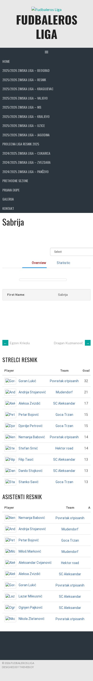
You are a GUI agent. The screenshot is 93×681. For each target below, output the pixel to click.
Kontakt (8, 208)
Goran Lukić (27, 381)
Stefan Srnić (28, 448)
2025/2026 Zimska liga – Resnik (24, 79)
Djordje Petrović (31, 426)
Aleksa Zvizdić (30, 403)
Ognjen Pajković (31, 607)
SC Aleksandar (64, 403)
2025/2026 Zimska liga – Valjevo (25, 97)
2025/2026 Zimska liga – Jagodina (26, 134)
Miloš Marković (30, 551)
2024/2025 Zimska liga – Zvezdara (26, 162)
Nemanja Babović (32, 437)
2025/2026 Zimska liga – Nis (21, 107)
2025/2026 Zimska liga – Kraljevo (26, 116)
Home (6, 61)
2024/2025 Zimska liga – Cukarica (26, 153)
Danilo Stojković (31, 471)
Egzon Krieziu (17, 343)
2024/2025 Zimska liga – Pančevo (25, 171)
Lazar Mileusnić (30, 596)
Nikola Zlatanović (32, 619)
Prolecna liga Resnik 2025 (20, 143)
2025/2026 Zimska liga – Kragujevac (27, 88)
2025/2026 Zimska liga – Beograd (26, 70)
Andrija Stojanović (32, 392)
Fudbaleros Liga (46, 26)
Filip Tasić (26, 459)
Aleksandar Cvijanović (35, 563)
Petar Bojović (29, 415)
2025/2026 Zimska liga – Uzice (23, 125)
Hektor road (64, 448)
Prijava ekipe (11, 189)
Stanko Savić (29, 482)
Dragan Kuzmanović (71, 343)
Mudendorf (64, 392)
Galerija (8, 198)
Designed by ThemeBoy (18, 667)
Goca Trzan (64, 415)
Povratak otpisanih (64, 381)
